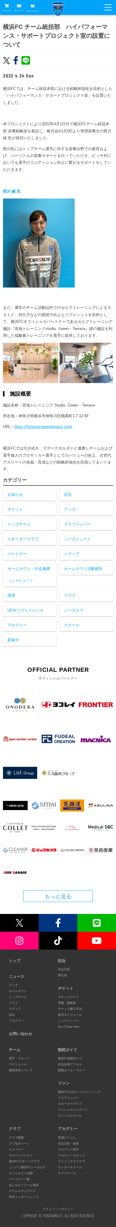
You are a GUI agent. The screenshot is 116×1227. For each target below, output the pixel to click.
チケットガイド (68, 997)
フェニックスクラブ (71, 1161)
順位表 (62, 975)
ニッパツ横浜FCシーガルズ (27, 1167)
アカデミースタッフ (71, 1155)
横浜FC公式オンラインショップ (79, 1091)
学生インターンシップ (24, 1197)
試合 (68, 494)
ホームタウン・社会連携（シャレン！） (28, 574)
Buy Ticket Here (69, 1026)
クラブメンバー (77, 524)
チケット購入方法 (70, 1008)
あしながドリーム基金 (24, 1185)
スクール (71, 625)
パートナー (17, 554)
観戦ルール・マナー (71, 1070)
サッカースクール (70, 1167)
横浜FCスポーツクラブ (24, 1161)
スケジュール (18, 1064)
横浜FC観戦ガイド (70, 1058)
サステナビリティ (21, 1155)
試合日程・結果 (68, 1143)
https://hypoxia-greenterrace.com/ (43, 426)
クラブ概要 (16, 1137)
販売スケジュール (70, 1014)
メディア (71, 554)
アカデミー (17, 625)
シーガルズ (73, 610)
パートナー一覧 (19, 1179)
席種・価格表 (67, 1002)
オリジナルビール (70, 1115)
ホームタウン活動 (21, 1173)
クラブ (70, 595)
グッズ (70, 509)
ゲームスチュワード (22, 1191)
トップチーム (19, 524)
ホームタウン (18, 991)
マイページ (32, 11)
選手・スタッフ (19, 1058)
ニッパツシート (68, 1020)
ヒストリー (16, 1149)
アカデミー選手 (68, 1149)
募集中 (13, 640)
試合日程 (64, 969)
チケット (18, 10)
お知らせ (15, 494)
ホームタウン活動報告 (83, 568)
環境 (11, 595)
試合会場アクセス (70, 1064)
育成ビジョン (67, 1137)
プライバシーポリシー (58, 1209)
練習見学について (21, 1070)
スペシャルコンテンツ (73, 1109)
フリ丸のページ (19, 1143)
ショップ (6, 10)
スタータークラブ (22, 539)
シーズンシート (77, 539)
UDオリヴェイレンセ (25, 610)
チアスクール (67, 1173)
